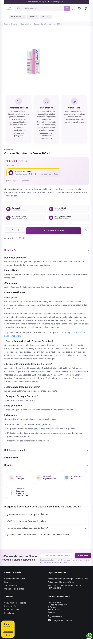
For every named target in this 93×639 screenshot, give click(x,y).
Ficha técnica (11, 457)
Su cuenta (8, 596)
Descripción (10, 250)
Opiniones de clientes (14, 589)
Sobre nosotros (11, 585)
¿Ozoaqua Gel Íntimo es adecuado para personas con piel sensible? (38, 534)
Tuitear (19, 238)
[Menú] (5, 17)
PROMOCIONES (17, 17)
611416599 (57, 616)
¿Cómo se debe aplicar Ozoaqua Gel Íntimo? (27, 528)
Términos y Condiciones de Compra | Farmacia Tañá (65, 586)
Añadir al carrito (53, 230)
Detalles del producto (15, 450)
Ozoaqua (8, 150)
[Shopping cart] (86, 8)
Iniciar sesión (10, 606)
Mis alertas (9, 613)
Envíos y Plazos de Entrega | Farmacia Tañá (68, 578)
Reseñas (8, 465)
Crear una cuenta (12, 609)
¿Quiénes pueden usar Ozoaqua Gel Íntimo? (27, 521)
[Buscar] (67, 8)
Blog (6, 582)
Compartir (16, 238)
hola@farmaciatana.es (62, 620)
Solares (46, 17)
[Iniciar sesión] (73, 8)
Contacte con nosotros (14, 578)
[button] (6, 230)
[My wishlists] (79, 8)
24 (72, 478)
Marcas (33, 17)
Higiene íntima (49, 478)
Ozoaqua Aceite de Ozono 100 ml (22, 493)
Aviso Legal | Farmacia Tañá (61, 582)
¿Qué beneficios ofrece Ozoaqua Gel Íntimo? (27, 514)
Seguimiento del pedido (15, 603)
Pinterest (23, 238)
